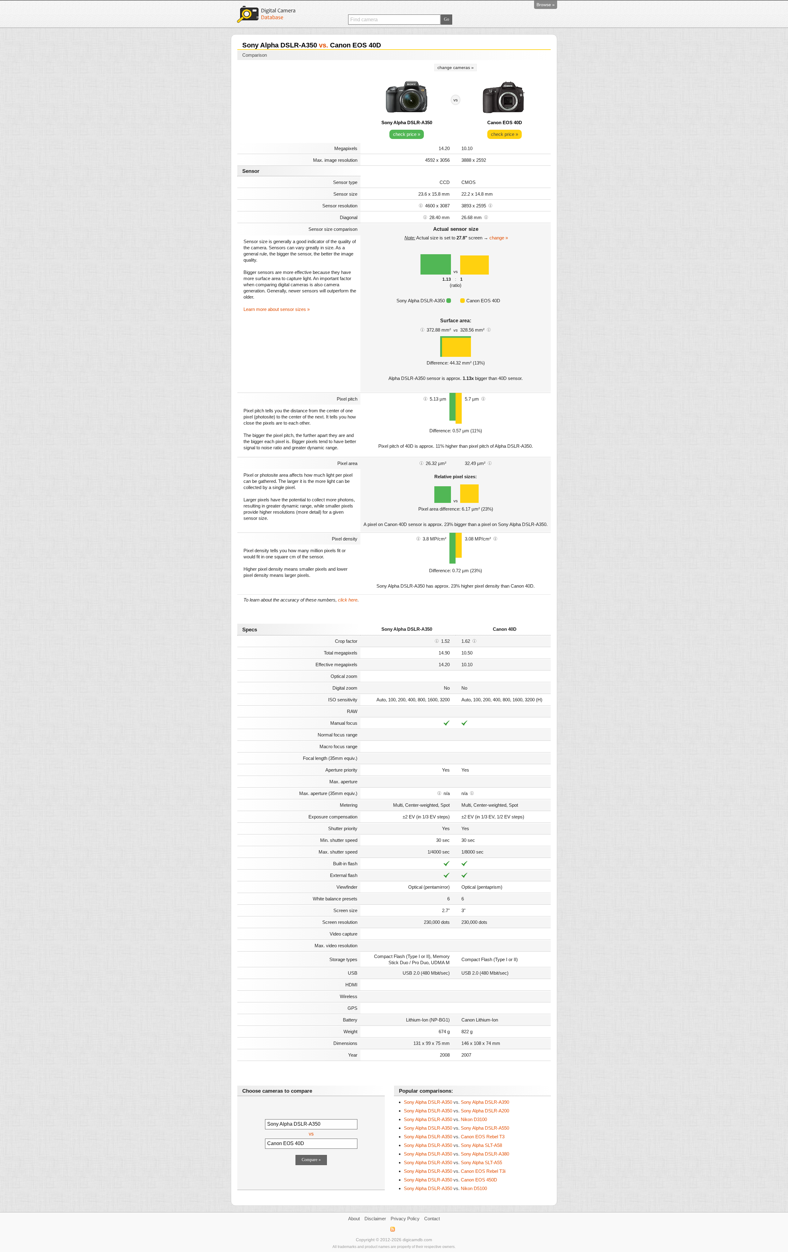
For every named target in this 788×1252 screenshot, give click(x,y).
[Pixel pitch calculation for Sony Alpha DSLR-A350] (425, 398)
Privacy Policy (405, 1218)
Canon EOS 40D (504, 122)
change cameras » (455, 67)
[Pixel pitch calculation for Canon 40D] (483, 398)
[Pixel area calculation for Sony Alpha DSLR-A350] (421, 463)
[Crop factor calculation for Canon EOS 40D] (474, 640)
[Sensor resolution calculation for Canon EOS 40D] (490, 205)
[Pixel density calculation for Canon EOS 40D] (495, 538)
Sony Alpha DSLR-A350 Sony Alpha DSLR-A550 (456, 1128)
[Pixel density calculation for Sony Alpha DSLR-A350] (418, 538)
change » (498, 237)
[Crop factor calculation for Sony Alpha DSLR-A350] (437, 640)
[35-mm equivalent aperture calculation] (439, 793)
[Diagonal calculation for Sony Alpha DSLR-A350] (425, 217)
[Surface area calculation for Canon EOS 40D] (489, 329)
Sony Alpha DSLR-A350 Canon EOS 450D (450, 1179)
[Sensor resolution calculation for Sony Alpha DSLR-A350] (421, 205)
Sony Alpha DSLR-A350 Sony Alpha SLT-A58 (453, 1145)
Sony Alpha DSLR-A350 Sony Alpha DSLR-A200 (456, 1110)
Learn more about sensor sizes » (276, 309)
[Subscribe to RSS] (392, 1229)
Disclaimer (375, 1218)
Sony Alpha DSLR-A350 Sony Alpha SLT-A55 (453, 1162)
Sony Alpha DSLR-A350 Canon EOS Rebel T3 (454, 1136)
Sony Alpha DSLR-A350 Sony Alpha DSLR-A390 (456, 1102)
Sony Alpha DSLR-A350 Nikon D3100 (445, 1119)
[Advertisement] (299, 102)
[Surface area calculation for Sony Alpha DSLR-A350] (422, 329)
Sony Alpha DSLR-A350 (406, 122)
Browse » (546, 4)
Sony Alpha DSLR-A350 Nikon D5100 (445, 1188)
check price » (406, 134)
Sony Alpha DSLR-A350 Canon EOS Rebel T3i (454, 1171)
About (354, 1218)
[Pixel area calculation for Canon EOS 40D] (490, 463)
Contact (432, 1218)
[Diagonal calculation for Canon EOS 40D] (486, 217)
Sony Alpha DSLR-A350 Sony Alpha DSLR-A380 (456, 1153)
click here (347, 599)
